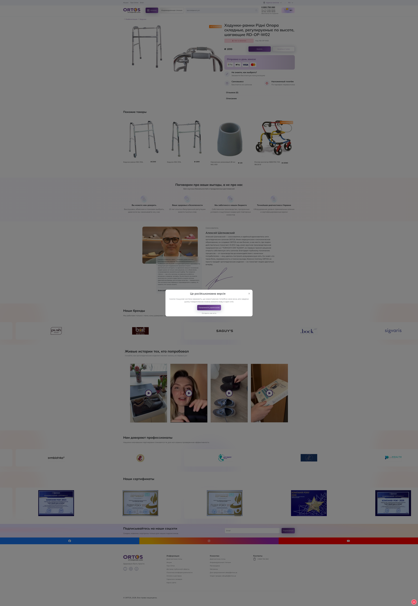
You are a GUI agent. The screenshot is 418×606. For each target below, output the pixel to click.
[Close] (249, 293)
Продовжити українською (209, 307)
